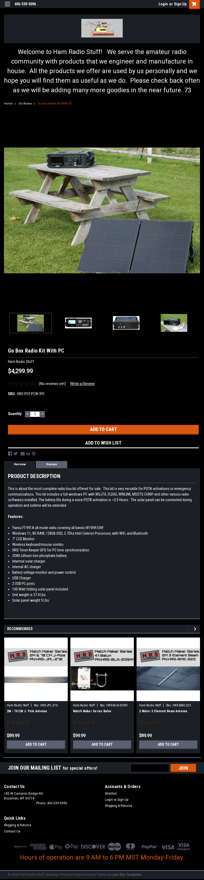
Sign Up (180, 4)
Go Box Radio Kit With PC (55, 103)
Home (8, 103)
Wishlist (111, 793)
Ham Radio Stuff (18, 705)
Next (196, 210)
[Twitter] (16, 453)
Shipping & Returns (118, 806)
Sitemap (52, 875)
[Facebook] (10, 453)
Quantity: (15, 414)
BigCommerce (85, 875)
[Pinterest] (34, 453)
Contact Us (12, 831)
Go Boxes (25, 103)
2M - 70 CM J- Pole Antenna (27, 711)
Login (163, 4)
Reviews (51, 464)
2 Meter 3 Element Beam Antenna (163, 711)
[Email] (22, 453)
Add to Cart (36, 744)
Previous (8, 210)
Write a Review (82, 384)
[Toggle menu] (7, 7)
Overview (20, 464)
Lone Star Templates (127, 875)
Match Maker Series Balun (92, 711)
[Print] (28, 453)
